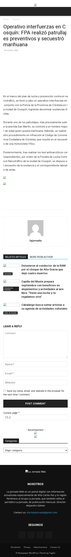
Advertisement (40, 547)
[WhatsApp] (32, 202)
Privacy (27, 547)
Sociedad (8, 274)
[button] (5, 11)
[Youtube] (49, 535)
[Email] (39, 202)
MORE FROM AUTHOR (41, 257)
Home (6, 19)
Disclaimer (16, 547)
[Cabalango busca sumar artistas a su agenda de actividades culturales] (11, 308)
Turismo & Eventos (8, 289)
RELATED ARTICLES (15, 257)
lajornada (36, 240)
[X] (24, 202)
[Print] (47, 202)
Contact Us (55, 547)
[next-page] (6, 320)
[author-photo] (35, 236)
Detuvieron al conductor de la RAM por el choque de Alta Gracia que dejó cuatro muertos (43, 269)
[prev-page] (4, 320)
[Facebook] (17, 202)
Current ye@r (11, 412)
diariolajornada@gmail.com (42, 512)
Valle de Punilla (10, 313)
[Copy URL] (62, 202)
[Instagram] (31, 535)
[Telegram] (55, 202)
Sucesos (16, 19)
